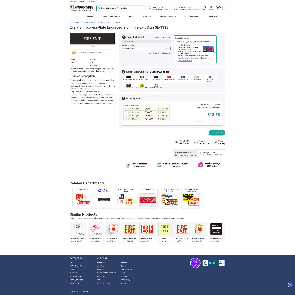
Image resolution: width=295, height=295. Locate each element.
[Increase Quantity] (217, 121)
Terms (123, 266)
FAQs (123, 273)
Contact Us (101, 262)
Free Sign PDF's (126, 269)
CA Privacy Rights (103, 283)
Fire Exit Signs (82, 189)
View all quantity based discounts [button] (160, 53)
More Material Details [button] (185, 61)
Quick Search (214, 16)
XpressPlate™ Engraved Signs (104, 190)
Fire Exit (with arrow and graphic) (203, 238)
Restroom (147, 16)
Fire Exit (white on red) (147, 238)
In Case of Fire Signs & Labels (169, 190)
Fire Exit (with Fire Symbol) (114, 238)
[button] (204, 8)
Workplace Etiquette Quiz (106, 273)
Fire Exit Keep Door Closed (218, 238)
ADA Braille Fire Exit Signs (126, 190)
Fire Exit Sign (162, 238)
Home (76, 16)
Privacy (100, 269)
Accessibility (125, 280)
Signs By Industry (167, 16)
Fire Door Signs (148, 189)
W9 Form (124, 283)
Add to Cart (217, 133)
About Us (100, 266)
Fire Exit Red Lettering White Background (84, 238)
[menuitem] (76, 16)
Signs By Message (191, 16)
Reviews (124, 262)
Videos (99, 280)
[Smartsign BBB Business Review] (213, 263)
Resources (101, 276)
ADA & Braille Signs (110, 16)
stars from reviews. (86, 1)
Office (130, 16)
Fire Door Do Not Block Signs (191, 190)
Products (124, 276)
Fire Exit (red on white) (130, 238)
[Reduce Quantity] (200, 121)
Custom (90, 16)
